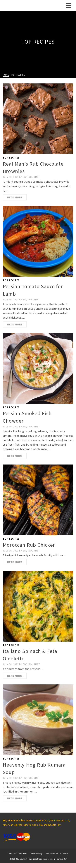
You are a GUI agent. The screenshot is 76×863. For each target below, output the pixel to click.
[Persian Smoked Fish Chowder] (38, 368)
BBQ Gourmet (31, 177)
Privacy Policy (36, 853)
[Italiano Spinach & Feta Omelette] (38, 606)
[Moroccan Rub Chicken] (38, 500)
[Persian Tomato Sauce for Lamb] (38, 241)
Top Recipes (11, 157)
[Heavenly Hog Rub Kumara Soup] (38, 719)
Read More (15, 197)
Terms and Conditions (17, 853)
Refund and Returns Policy (57, 853)
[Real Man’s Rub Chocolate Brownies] (38, 118)
